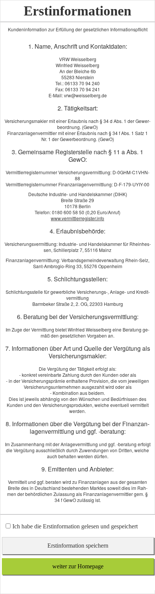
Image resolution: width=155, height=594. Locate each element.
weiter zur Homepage (77, 566)
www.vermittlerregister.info (77, 218)
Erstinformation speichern (77, 545)
